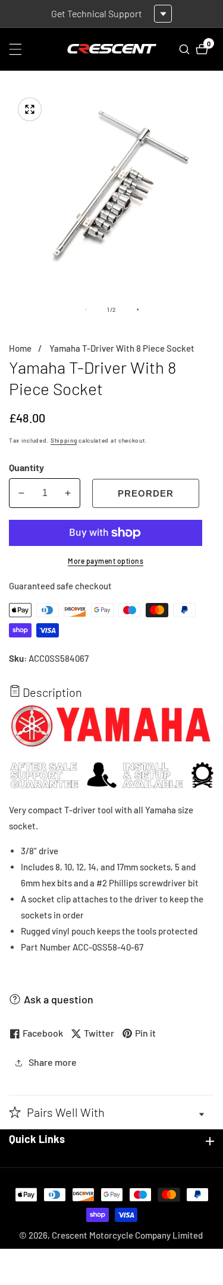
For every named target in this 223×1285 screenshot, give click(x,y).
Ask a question (58, 999)
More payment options (105, 561)
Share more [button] (53, 1062)
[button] (111, 1112)
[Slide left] (86, 309)
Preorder (146, 493)
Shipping (64, 440)
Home (20, 348)
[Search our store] (186, 49)
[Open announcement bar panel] (163, 14)
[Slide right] (138, 309)
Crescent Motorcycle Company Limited (127, 1235)
